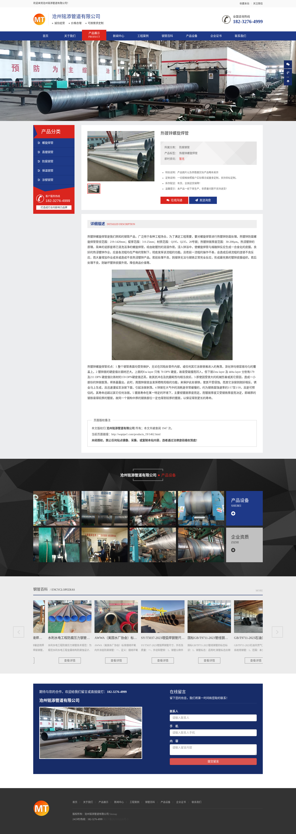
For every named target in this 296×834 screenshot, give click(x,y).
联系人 (174, 711)
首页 (45, 35)
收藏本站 (244, 3)
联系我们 (240, 35)
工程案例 (143, 35)
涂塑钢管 (47, 179)
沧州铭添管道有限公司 (76, 16)
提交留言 (213, 761)
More (259, 590)
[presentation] (18, 632)
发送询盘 (205, 200)
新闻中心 (118, 35)
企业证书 (216, 35)
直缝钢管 (47, 152)
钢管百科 (167, 35)
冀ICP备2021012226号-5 (115, 819)
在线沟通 (176, 200)
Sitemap (113, 814)
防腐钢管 (47, 161)
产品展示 (94, 35)
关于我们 (70, 35)
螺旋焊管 (47, 142)
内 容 (174, 741)
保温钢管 (47, 170)
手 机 (174, 726)
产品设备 (191, 35)
